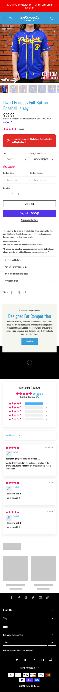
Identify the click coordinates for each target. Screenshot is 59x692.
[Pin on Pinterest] (26, 292)
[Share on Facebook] (11, 292)
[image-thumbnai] (4, 89)
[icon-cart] (51, 18)
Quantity (6, 188)
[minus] (6, 194)
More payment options (29, 220)
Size (4, 153)
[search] (10, 18)
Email (7, 642)
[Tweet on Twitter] (19, 292)
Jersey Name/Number (38, 153)
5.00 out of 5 (38, 393)
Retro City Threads (33, 686)
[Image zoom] (29, 53)
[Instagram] (26, 597)
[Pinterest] (18, 597)
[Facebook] (11, 597)
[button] (10, 128)
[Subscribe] (52, 642)
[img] (12, 447)
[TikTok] (33, 597)
